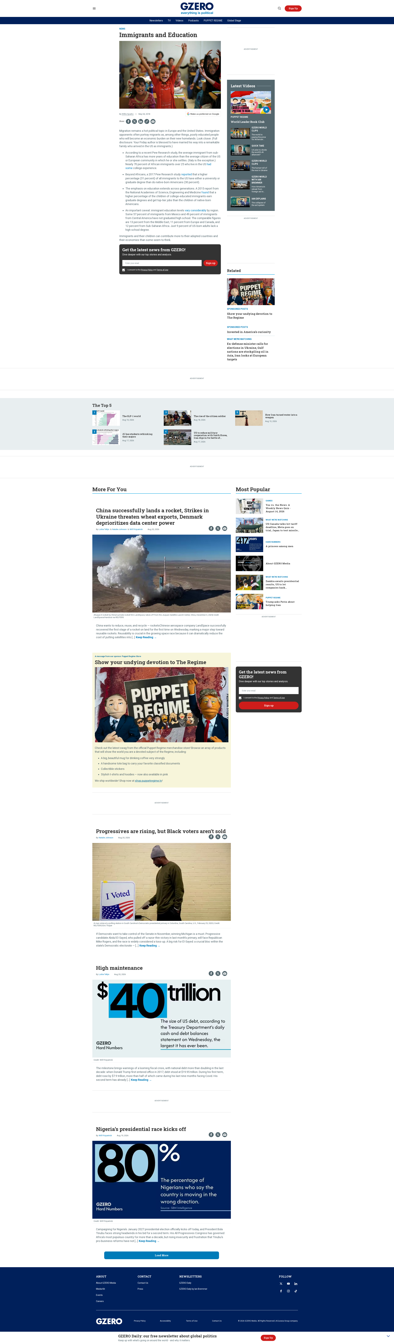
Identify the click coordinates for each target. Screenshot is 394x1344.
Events (99, 1295)
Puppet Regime (239, 117)
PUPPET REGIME (213, 20)
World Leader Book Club (247, 122)
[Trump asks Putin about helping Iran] (249, 601)
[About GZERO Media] (249, 563)
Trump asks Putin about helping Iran (280, 603)
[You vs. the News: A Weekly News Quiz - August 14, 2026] (249, 506)
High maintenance (119, 967)
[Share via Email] (153, 121)
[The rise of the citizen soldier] (177, 417)
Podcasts (193, 20)
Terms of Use (162, 270)
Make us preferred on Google (204, 114)
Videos (179, 20)
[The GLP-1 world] (106, 417)
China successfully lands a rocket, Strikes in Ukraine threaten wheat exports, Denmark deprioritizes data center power (152, 516)
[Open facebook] (281, 1291)
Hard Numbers (273, 542)
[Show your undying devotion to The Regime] (251, 291)
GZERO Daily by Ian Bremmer (193, 1289)
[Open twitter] (281, 1284)
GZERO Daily (185, 1283)
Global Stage (234, 20)
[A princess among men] (249, 544)
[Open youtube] (288, 1284)
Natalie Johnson (119, 529)
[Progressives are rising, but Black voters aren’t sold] (161, 881)
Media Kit (100, 1289)
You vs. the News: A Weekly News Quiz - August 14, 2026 (278, 508)
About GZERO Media (278, 563)
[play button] (251, 102)
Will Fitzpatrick (136, 529)
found (205, 192)
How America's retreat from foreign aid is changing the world (258, 191)
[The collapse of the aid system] (240, 201)
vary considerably (195, 210)
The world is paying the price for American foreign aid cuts (259, 138)
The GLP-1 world (131, 416)
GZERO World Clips (259, 129)
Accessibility (165, 1321)
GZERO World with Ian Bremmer (259, 179)
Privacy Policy (147, 270)
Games (269, 501)
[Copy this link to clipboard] (146, 121)
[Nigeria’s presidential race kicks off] (161, 1179)
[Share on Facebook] (128, 121)
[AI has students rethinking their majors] (106, 437)
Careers (100, 1301)
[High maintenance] (161, 1018)
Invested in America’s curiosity (249, 332)
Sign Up (268, 1337)
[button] (293, 8)
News (122, 29)
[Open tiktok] (296, 1291)
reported (186, 174)
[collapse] (388, 1336)
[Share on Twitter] (134, 121)
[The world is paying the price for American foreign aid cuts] (240, 133)
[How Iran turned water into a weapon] (249, 417)
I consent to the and (147, 270)
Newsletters (156, 20)
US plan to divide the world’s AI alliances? (259, 152)
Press (140, 1289)
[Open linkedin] (296, 1284)
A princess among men (279, 546)
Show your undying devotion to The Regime (150, 662)
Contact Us (143, 1283)
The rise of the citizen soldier (210, 416)
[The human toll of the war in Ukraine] (240, 165)
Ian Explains (259, 198)
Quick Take (258, 146)
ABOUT (101, 1276)
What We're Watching (239, 339)
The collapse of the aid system (258, 203)
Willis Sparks (127, 114)
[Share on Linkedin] (140, 121)
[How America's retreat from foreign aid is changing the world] (240, 183)
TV (169, 20)
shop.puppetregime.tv (148, 780)
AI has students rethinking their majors (137, 435)
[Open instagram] (288, 1291)
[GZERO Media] (197, 8)
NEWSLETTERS (190, 1276)
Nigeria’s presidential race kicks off (141, 1128)
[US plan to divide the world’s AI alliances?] (240, 149)
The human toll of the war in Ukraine (259, 169)
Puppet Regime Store (131, 656)
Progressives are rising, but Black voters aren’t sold (161, 831)
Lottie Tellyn (104, 529)
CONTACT (144, 1276)
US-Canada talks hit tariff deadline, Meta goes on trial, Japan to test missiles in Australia (282, 528)
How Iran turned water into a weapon (281, 416)
